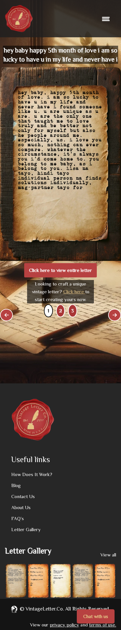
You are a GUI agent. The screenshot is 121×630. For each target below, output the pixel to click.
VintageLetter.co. (44, 609)
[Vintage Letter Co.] (19, 19)
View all (108, 554)
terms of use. (102, 624)
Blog (16, 485)
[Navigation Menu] (106, 19)
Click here (74, 291)
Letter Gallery (26, 529)
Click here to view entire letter (60, 270)
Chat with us (95, 616)
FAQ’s (17, 518)
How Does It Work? (31, 474)
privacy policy (64, 624)
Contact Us (23, 496)
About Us (21, 507)
